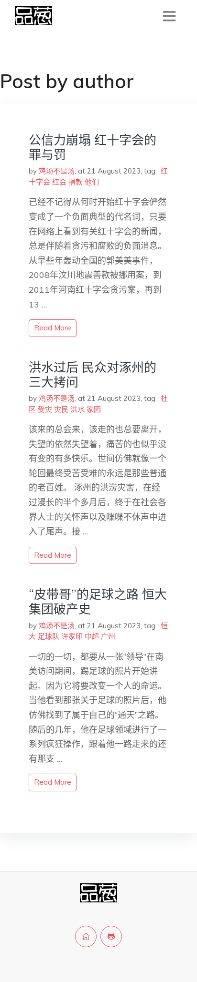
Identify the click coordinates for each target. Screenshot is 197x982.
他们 (92, 181)
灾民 (61, 409)
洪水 (77, 409)
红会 (59, 181)
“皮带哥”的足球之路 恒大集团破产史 (98, 601)
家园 (94, 409)
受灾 (45, 409)
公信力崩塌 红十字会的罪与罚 (92, 147)
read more (52, 327)
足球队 (48, 636)
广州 (108, 636)
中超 (92, 636)
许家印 (72, 636)
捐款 (75, 181)
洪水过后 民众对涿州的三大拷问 (92, 374)
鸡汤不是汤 (57, 170)
